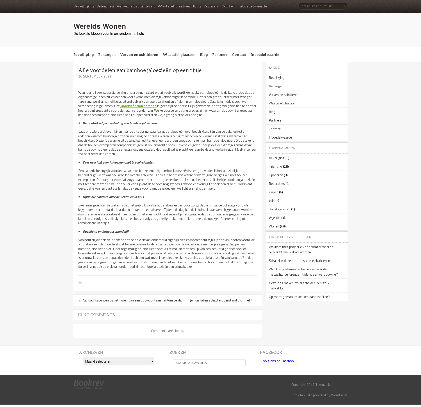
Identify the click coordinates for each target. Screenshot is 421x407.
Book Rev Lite (301, 395)
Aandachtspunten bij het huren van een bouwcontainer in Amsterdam (131, 300)
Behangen (105, 6)
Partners (211, 6)
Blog (197, 6)
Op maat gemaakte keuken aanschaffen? (299, 296)
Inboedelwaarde (252, 6)
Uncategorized (279, 209)
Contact (228, 6)
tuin (272, 200)
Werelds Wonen (99, 26)
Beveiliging (83, 6)
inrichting (275, 166)
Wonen (274, 226)
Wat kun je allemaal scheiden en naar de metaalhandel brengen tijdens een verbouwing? (303, 271)
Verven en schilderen (136, 6)
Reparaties (277, 183)
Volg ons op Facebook (279, 360)
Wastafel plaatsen (173, 6)
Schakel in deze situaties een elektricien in (299, 260)
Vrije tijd (274, 217)
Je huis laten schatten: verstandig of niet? (223, 300)
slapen (273, 192)
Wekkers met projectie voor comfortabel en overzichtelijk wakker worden (301, 249)
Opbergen (276, 175)
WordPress (339, 395)
